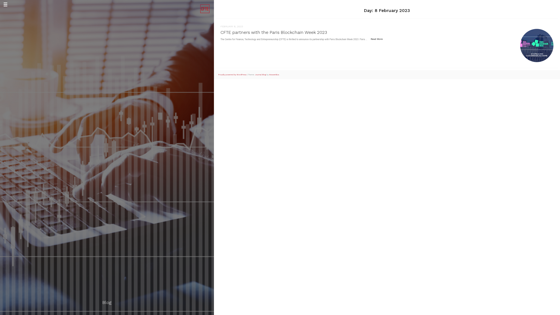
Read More (378, 38)
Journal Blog (261, 75)
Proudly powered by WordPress (232, 75)
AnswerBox (274, 75)
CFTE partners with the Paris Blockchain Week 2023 (273, 32)
